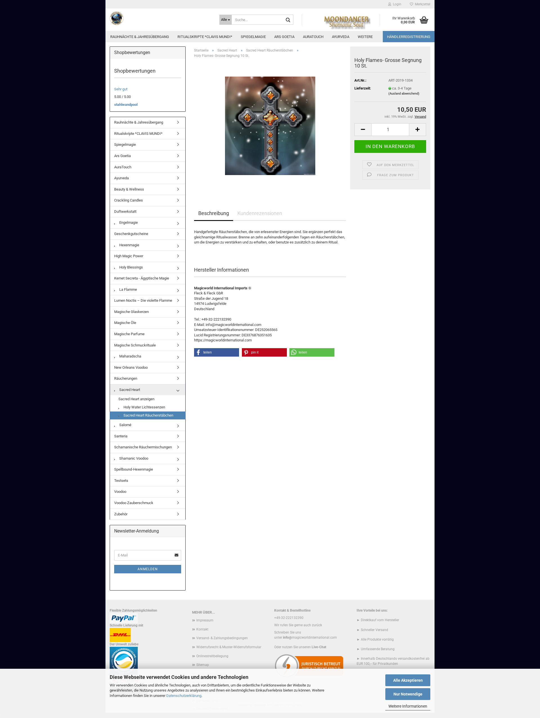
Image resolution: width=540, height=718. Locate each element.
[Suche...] (288, 20)
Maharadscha (129, 356)
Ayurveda (340, 37)
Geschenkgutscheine (131, 234)
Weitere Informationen (407, 706)
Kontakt (202, 629)
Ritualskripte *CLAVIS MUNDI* (204, 37)
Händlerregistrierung (408, 37)
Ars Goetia (284, 37)
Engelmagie (128, 222)
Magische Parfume (129, 334)
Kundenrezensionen (259, 213)
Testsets (121, 480)
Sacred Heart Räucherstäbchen (148, 415)
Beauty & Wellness (129, 189)
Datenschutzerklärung (183, 696)
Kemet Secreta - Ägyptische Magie (141, 278)
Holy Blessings (130, 267)
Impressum (204, 620)
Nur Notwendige (407, 694)
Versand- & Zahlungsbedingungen (222, 638)
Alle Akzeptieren (408, 680)
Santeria (120, 436)
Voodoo (120, 491)
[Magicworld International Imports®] (160, 18)
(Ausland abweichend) (403, 93)
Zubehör (120, 514)
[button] (362, 129)
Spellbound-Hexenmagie (133, 469)
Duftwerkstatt (125, 211)
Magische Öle (125, 323)
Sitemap (202, 665)
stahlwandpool (126, 104)
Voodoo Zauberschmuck (133, 503)
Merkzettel (421, 4)
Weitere (365, 37)
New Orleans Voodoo (131, 367)
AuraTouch (313, 37)
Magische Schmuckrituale (135, 345)
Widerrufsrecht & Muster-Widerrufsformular (228, 647)
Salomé (124, 425)
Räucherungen (125, 378)
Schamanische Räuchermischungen (143, 447)
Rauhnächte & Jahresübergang (139, 37)
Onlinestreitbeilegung (212, 656)
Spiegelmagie (253, 37)
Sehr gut (120, 89)
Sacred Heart (129, 390)
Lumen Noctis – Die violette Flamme (143, 300)
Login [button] (396, 4)
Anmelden (148, 569)
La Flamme (127, 289)
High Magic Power (128, 256)
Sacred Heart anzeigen (136, 399)
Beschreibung (213, 213)
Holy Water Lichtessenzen (144, 407)
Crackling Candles (128, 200)
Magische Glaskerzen (131, 312)
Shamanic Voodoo (133, 458)
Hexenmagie (128, 245)
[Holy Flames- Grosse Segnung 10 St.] (270, 126)
